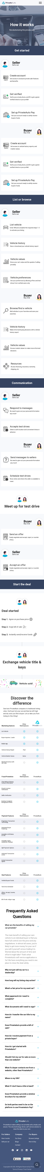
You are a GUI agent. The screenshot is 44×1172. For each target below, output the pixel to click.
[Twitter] (17, 1150)
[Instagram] (22, 1150)
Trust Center (27, 1169)
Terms (15, 1169)
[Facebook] (13, 1150)
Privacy (20, 1169)
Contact (17, 1145)
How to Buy (32, 1142)
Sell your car (5, 1142)
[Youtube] (31, 1150)
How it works (6, 1138)
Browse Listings (34, 1138)
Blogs (17, 1142)
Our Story (18, 1138)
